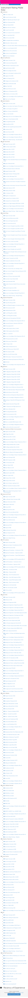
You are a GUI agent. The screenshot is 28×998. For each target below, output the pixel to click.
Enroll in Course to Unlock (14, 994)
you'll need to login (19, 992)
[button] (0, 3)
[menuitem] (0, 2)
